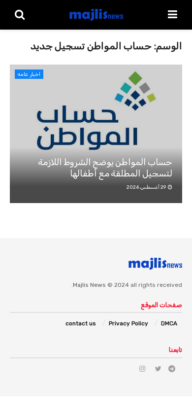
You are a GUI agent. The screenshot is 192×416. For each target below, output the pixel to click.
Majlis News (89, 284)
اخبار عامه (29, 74)
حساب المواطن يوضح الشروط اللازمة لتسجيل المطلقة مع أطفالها (105, 168)
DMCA (169, 323)
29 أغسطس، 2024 (147, 187)
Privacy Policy (128, 323)
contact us (80, 323)
